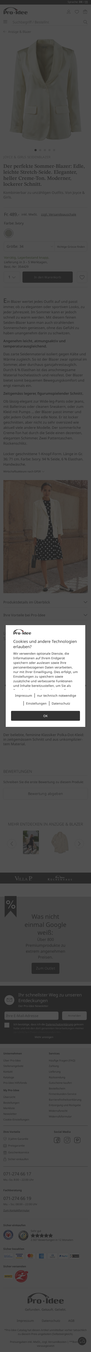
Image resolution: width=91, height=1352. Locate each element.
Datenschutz (61, 703)
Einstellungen (36, 703)
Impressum (23, 695)
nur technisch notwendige (56, 695)
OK (45, 716)
